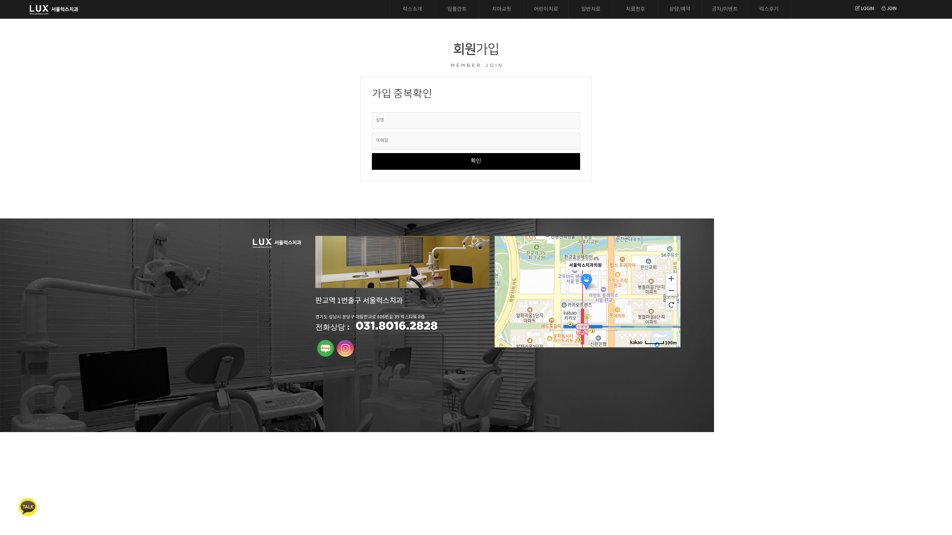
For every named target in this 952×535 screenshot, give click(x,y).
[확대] (671, 278)
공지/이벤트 (725, 9)
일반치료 (591, 9)
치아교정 (501, 9)
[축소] (671, 290)
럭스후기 (769, 9)
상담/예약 (680, 9)
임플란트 (457, 9)
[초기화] (671, 304)
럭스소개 (412, 9)
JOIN (891, 8)
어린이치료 (546, 9)
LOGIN (867, 8)
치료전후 (635, 9)
